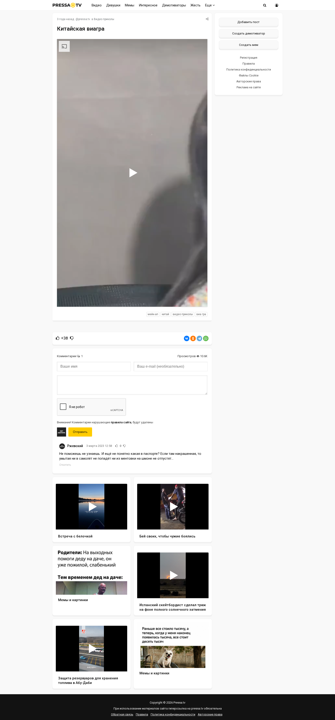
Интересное (148, 5)
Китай (165, 314)
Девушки (113, 5)
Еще (209, 5)
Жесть (196, 5)
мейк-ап (153, 314)
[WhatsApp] (206, 338)
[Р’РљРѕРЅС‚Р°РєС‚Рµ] (186, 338)
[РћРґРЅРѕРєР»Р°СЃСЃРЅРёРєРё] (193, 338)
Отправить (80, 432)
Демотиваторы (174, 5)
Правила (248, 63)
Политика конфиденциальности (248, 69)
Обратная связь (122, 714)
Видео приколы (104, 19)
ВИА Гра (201, 314)
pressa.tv (84, 19)
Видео (97, 5)
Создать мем (248, 45)
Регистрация (248, 57)
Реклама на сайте (249, 87)
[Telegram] (199, 338)
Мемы (129, 5)
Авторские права (248, 81)
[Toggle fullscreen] (199, 299)
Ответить (65, 464)
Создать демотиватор (248, 33)
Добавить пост (248, 22)
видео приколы (183, 314)
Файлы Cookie (248, 75)
